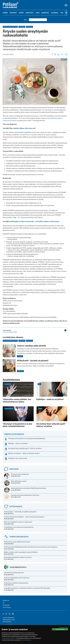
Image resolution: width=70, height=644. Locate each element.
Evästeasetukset (63, 627)
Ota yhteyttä (6, 605)
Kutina (40, 408)
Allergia (54, 13)
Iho (61, 13)
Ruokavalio (22, 26)
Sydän (5, 13)
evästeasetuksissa (26, 640)
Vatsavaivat (29, 26)
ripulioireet (26, 135)
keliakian (44, 118)
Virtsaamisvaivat (9, 408)
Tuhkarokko (8, 384)
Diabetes (45, 13)
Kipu (37, 13)
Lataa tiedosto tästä (10, 332)
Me (3, 603)
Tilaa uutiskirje (7, 607)
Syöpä (21, 13)
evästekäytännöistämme (9, 638)
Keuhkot (13, 13)
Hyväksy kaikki (60, 629)
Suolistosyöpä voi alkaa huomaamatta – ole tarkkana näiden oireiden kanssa (34, 221)
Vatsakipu (20, 356)
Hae (25, 20)
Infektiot (30, 13)
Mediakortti (6, 600)
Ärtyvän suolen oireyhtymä (10, 26)
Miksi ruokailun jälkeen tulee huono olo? (22, 128)
